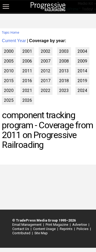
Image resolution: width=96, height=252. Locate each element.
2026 (27, 100)
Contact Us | (21, 229)
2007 (45, 61)
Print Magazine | (57, 225)
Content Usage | (44, 229)
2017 (45, 80)
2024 (82, 90)
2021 (27, 90)
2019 (82, 80)
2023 (64, 90)
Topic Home (10, 32)
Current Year (14, 40)
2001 (27, 51)
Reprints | (66, 229)
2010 (9, 70)
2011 (27, 70)
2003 (64, 51)
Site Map (41, 233)
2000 (9, 51)
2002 (45, 51)
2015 (9, 80)
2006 (27, 61)
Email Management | (27, 225)
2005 (9, 61)
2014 (82, 70)
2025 (9, 100)
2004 (82, 51)
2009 (82, 61)
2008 (64, 61)
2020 (9, 90)
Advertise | (80, 225)
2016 (27, 80)
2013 (64, 70)
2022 (45, 90)
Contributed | (22, 233)
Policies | (83, 229)
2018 (64, 80)
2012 (45, 70)
